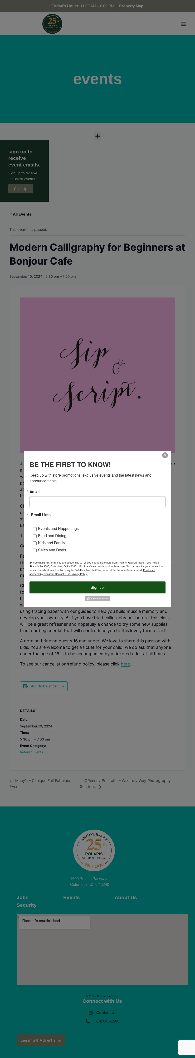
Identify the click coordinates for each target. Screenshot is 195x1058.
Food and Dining (52, 535)
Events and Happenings (58, 528)
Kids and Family (51, 542)
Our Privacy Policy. (76, 574)
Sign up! (98, 587)
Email (34, 491)
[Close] (165, 455)
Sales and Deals (52, 550)
